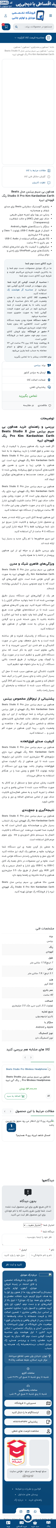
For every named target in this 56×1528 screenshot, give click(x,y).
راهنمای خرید (35, 1500)
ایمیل (23, 1250)
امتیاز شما (47, 1225)
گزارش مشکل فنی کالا (35, 176)
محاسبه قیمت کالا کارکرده (31, 37)
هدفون (25, 47)
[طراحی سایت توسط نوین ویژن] (28, 1475)
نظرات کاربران (39, 182)
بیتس (37, 365)
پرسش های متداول (28, 1494)
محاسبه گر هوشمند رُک (20, 289)
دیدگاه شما (47, 1231)
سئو (44, 1471)
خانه (52, 47)
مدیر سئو (30, 1471)
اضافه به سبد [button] (14, 1096)
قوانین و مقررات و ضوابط (28, 1489)
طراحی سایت (16, 1471)
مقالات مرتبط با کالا (36, 170)
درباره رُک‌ (18, 1500)
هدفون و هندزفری (39, 47)
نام (51, 1250)
